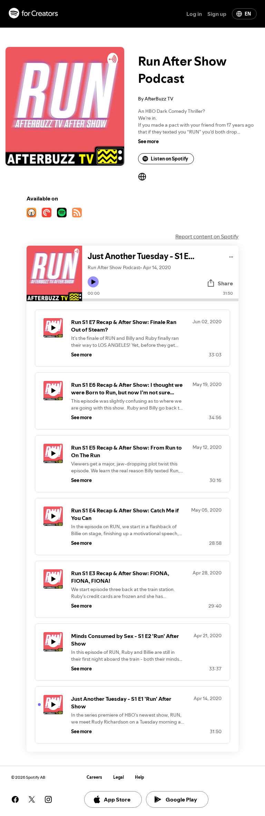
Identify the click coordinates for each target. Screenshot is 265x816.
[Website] (142, 177)
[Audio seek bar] (160, 299)
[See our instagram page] (48, 799)
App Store (117, 799)
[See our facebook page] (15, 799)
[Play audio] (231, 256)
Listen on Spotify (169, 158)
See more (148, 141)
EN (248, 13)
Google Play (181, 799)
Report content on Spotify (206, 236)
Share (225, 283)
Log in (194, 14)
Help (139, 777)
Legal (118, 777)
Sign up (216, 14)
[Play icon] (93, 281)
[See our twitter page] (32, 799)
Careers (94, 777)
